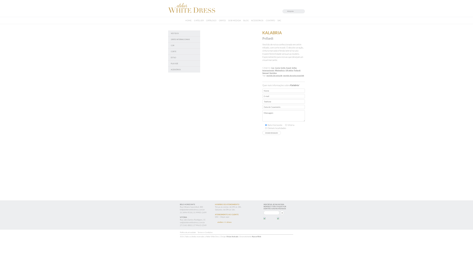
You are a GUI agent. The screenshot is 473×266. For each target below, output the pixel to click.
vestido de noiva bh (274, 76)
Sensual (265, 73)
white (224, 222)
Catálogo (211, 20)
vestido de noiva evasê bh (293, 76)
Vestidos (175, 33)
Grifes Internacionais (180, 39)
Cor (172, 45)
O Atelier (199, 20)
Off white (289, 70)
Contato (270, 20)
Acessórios (257, 20)
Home (188, 20)
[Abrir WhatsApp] (467, 260)
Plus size (174, 64)
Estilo (173, 57)
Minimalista (280, 70)
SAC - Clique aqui (222, 217)
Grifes (222, 20)
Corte (173, 51)
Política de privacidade (188, 232)
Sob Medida (234, 20)
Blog (246, 20)
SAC (279, 20)
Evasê (288, 68)
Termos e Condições (205, 232)
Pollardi (297, 70)
